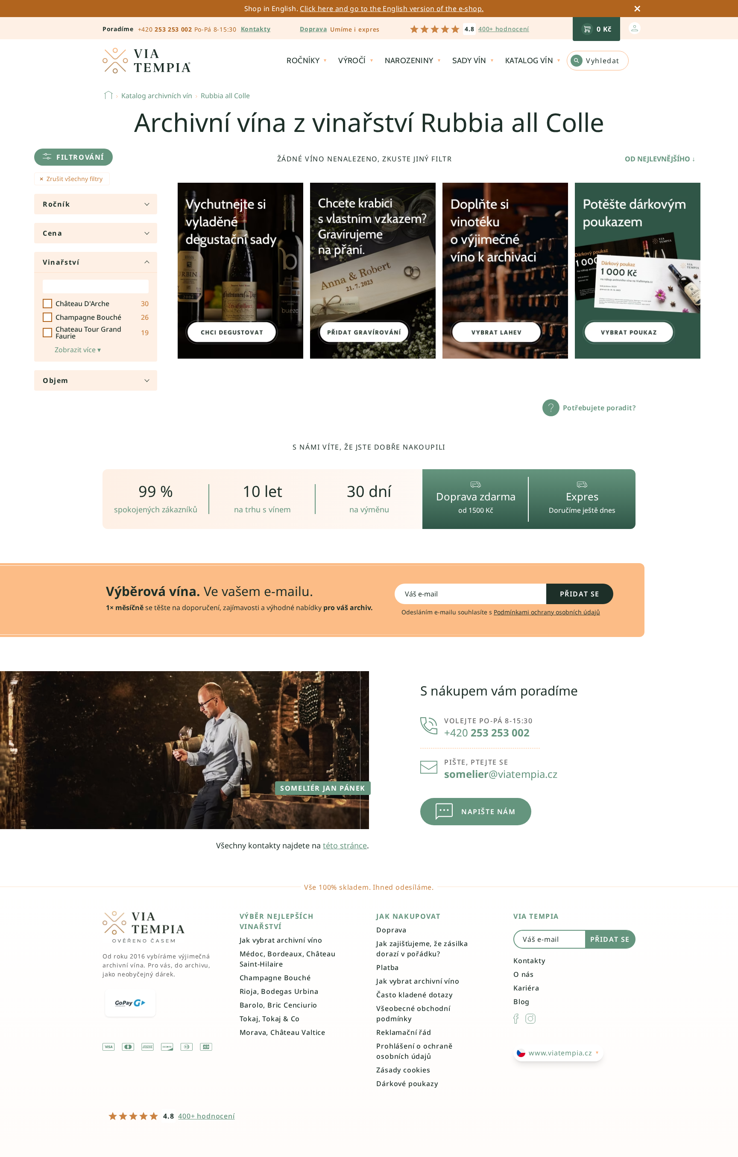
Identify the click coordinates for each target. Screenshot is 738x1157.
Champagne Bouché (275, 977)
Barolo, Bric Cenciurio (279, 1005)
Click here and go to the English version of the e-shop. (391, 8)
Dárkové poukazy (407, 1083)
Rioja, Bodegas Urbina (279, 991)
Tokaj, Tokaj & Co (270, 1018)
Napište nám (488, 811)
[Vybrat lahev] (505, 271)
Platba (387, 967)
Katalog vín (529, 60)
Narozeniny (409, 60)
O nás (523, 974)
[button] (73, 157)
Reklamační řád (403, 1032)
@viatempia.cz (500, 774)
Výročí (352, 60)
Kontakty (529, 960)
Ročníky (303, 60)
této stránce (345, 845)
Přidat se (580, 594)
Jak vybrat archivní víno (281, 940)
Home (108, 95)
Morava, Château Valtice (282, 1032)
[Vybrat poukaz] (637, 271)
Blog (521, 1001)
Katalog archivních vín (156, 95)
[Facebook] (515, 1019)
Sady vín (469, 60)
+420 (165, 29)
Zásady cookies (403, 1070)
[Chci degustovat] (240, 271)
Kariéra (526, 988)
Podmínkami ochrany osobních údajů (547, 612)
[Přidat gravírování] (373, 271)
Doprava (313, 29)
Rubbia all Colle (225, 95)
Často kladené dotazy (414, 994)
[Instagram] (530, 1019)
